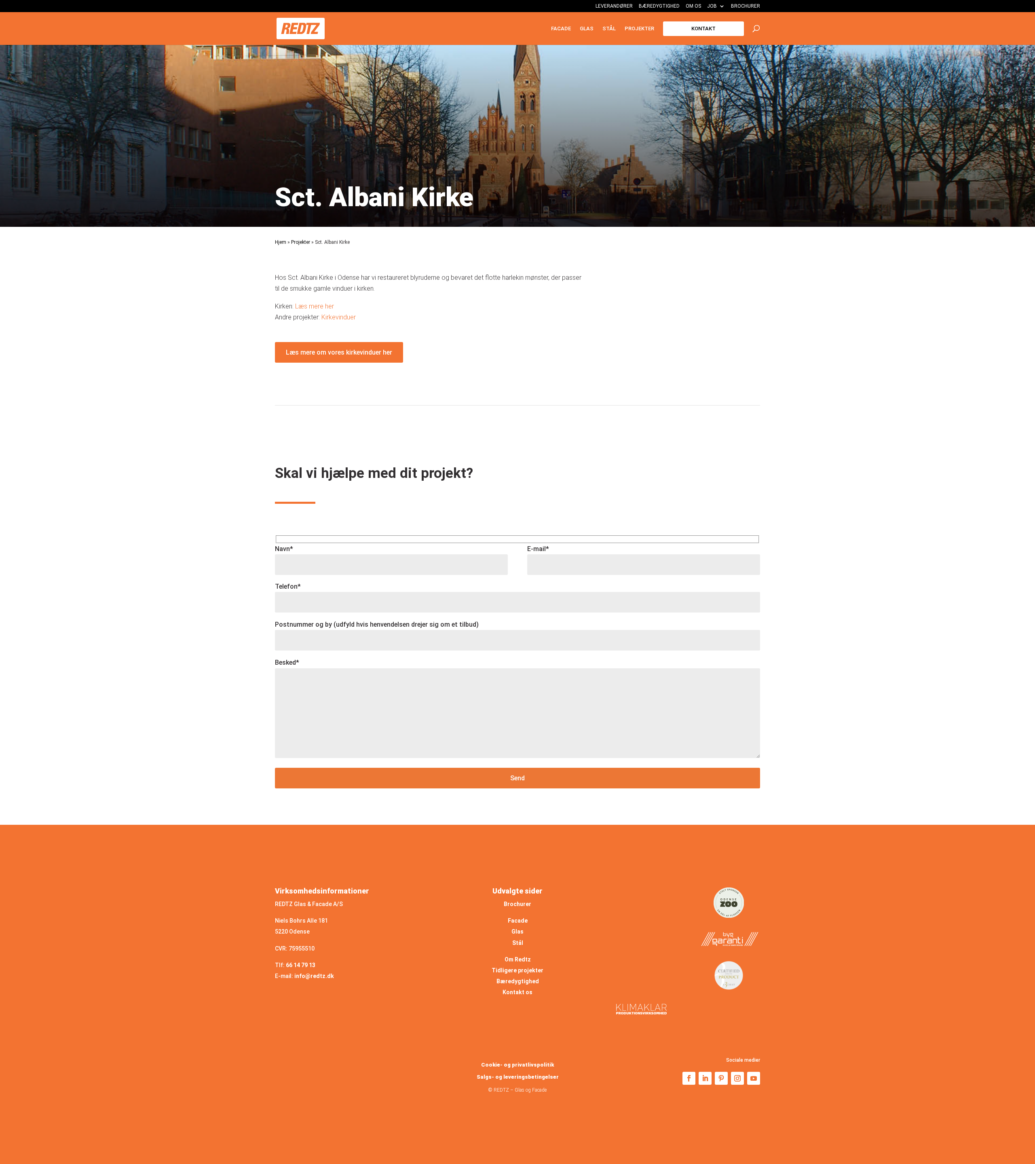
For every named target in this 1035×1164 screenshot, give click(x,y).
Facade (561, 29)
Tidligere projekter (517, 970)
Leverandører (614, 6)
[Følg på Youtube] (753, 1078)
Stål (609, 29)
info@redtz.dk (314, 976)
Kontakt (703, 28)
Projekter (639, 29)
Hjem (280, 242)
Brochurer (745, 6)
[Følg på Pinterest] (721, 1078)
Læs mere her (314, 306)
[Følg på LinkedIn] (705, 1078)
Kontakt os (517, 992)
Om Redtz (518, 959)
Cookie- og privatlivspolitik (517, 1065)
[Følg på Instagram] (737, 1078)
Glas (587, 29)
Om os (693, 6)
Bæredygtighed (659, 6)
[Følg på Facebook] (688, 1078)
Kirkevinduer (338, 317)
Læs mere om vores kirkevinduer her (339, 352)
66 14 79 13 (300, 965)
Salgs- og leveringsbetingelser (518, 1077)
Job (712, 6)
